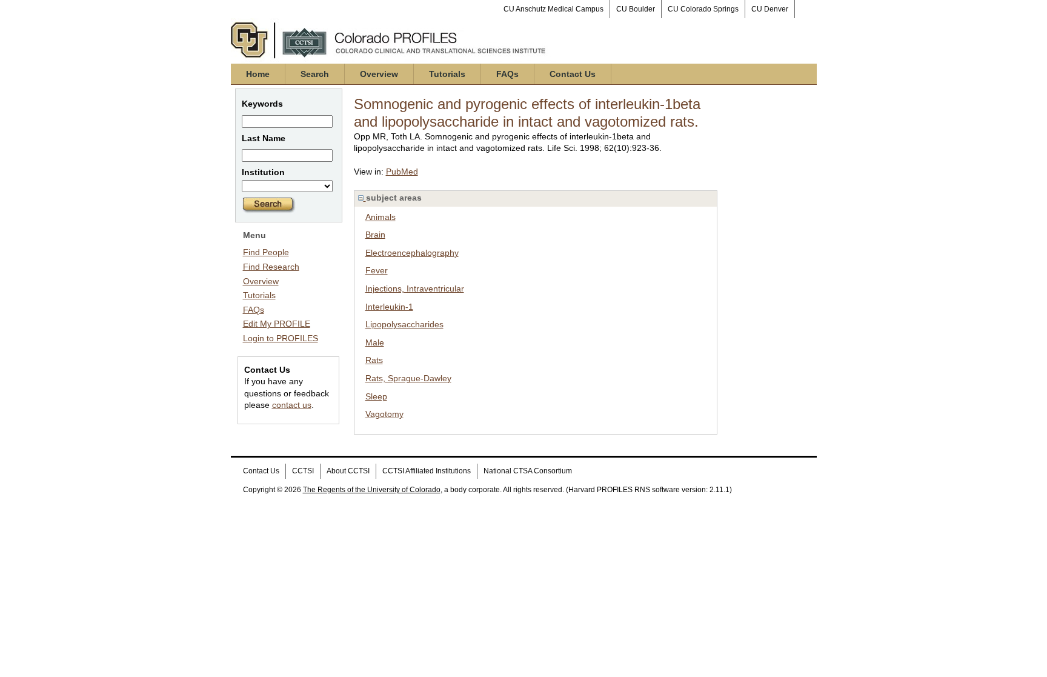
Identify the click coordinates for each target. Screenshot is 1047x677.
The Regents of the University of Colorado (371, 489)
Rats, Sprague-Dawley (408, 378)
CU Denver (769, 9)
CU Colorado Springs (703, 9)
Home (258, 74)
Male (374, 342)
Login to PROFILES (280, 338)
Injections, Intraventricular (414, 288)
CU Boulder (635, 9)
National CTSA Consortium (528, 471)
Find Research (271, 267)
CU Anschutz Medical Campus (553, 9)
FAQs (507, 74)
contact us (291, 405)
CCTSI (303, 471)
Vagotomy (384, 414)
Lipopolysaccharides (404, 324)
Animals (380, 217)
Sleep (376, 396)
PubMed (402, 171)
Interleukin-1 (389, 307)
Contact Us (573, 74)
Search (315, 74)
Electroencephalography (412, 253)
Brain (375, 234)
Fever (376, 270)
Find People (266, 252)
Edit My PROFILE (276, 323)
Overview (379, 74)
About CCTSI (348, 471)
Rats (374, 360)
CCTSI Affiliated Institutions (426, 471)
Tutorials (447, 74)
